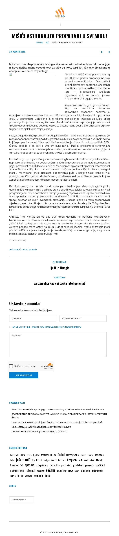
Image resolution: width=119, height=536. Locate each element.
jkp (33, 460)
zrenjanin (38, 476)
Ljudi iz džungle (59, 267)
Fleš (47, 42)
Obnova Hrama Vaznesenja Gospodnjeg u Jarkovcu (39, 431)
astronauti (14, 249)
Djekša (36, 455)
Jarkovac (99, 455)
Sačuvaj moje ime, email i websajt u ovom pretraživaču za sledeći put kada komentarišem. (47, 327)
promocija (89, 465)
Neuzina (14, 465)
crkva (29, 455)
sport (77, 470)
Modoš (99, 460)
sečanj (50, 470)
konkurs (61, 460)
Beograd (14, 455)
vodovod (28, 475)
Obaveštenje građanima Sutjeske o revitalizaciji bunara (41, 426)
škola (48, 476)
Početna (39, 42)
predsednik (66, 465)
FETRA (53, 455)
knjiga (46, 460)
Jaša (12, 460)
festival (45, 455)
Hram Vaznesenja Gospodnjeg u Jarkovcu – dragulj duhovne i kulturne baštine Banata (58, 409)
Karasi (39, 460)
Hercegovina (72, 455)
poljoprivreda (42, 465)
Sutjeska (85, 471)
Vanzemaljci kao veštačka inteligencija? (60, 283)
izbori (82, 455)
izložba (90, 455)
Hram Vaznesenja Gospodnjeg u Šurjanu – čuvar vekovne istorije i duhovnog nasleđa (57, 422)
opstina (29, 464)
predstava (78, 465)
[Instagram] (62, 526)
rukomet (30, 470)
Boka (22, 455)
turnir (20, 476)
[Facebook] (57, 526)
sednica (40, 470)
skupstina (61, 471)
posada (33, 249)
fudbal (61, 454)
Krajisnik (72, 460)
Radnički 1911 (17, 471)
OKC (21, 465)
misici (25, 249)
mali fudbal (89, 460)
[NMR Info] (59, 12)
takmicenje (97, 471)
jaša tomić (23, 459)
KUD (80, 460)
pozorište (55, 465)
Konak (54, 460)
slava (70, 471)
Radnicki (100, 465)
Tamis (13, 476)
